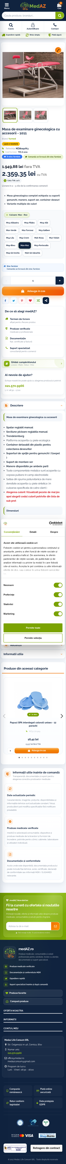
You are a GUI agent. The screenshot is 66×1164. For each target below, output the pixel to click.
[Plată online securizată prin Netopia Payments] (22, 1135)
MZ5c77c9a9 (34, 731)
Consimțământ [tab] (12, 532)
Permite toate (33, 627)
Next (62, 716)
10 (46, 759)
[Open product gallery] (58, 50)
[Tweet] (13, 300)
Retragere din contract (46, 1148)
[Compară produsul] (38, 300)
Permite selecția (33, 638)
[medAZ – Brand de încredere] (33, 1122)
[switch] (58, 594)
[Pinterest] (22, 300)
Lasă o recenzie (11, 144)
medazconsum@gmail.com (21, 1061)
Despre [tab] (54, 532)
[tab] (33, 405)
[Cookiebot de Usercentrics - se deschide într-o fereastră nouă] (49, 524)
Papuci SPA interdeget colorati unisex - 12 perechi (33, 724)
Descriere (16, 405)
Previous (4, 716)
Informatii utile (13, 654)
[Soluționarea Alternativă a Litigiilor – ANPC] (15, 1148)
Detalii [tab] (33, 532)
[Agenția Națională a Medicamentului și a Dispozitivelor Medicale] (45, 1122)
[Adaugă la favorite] (30, 300)
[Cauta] (59, 15)
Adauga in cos (36, 291)
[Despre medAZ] (20, 1122)
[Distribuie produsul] (46, 300)
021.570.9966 (14, 386)
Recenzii (16, 645)
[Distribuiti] (5, 300)
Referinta (10, 148)
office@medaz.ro (16, 1058)
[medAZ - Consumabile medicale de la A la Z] (33, 6)
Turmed (12, 139)
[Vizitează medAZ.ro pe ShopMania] (47, 1135)
